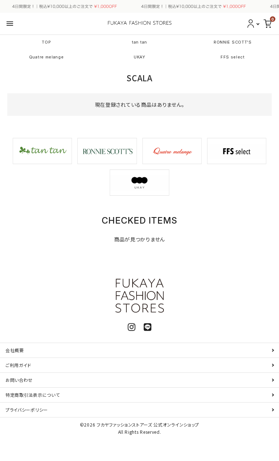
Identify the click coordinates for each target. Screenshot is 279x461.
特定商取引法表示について (32, 395)
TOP (46, 42)
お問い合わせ (19, 380)
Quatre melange (46, 57)
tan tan (139, 42)
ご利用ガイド (18, 365)
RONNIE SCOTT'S (233, 42)
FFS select (233, 57)
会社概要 (14, 350)
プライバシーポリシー (26, 410)
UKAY (139, 57)
